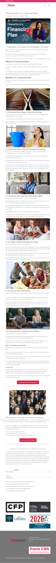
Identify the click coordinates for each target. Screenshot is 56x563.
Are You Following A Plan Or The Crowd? (15, 490)
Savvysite (9, 16)
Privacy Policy (35, 558)
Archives (8, 475)
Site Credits (42, 558)
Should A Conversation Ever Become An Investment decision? (20, 486)
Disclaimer (28, 558)
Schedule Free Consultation (28, 382)
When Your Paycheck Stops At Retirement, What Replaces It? (20, 481)
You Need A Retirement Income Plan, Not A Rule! (17, 484)
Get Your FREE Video (28, 440)
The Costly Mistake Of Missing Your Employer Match (18, 488)
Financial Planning (23, 16)
